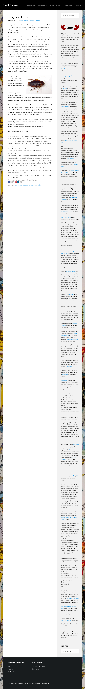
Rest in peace (64, 380)
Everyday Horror (18, 17)
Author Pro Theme (23, 683)
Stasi (76, 438)
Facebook (11, 669)
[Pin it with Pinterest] (16, 182)
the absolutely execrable (72, 339)
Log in (50, 683)
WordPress (44, 683)
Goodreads (35, 669)
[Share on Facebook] (9, 182)
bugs (16, 185)
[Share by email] (21, 182)
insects (28, 185)
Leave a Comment (35, 20)
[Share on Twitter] (11, 182)
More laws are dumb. (66, 217)
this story (65, 88)
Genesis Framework (35, 683)
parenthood (33, 185)
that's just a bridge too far (73, 598)
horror (24, 185)
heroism (20, 185)
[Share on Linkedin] (18, 182)
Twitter (10, 666)
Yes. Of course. (70, 158)
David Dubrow (10, 5)
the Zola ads (65, 374)
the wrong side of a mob (71, 310)
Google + (11, 671)
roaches (39, 185)
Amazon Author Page (38, 666)
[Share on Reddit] (13, 182)
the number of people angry (71, 475)
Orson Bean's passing (66, 69)
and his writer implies (73, 450)
